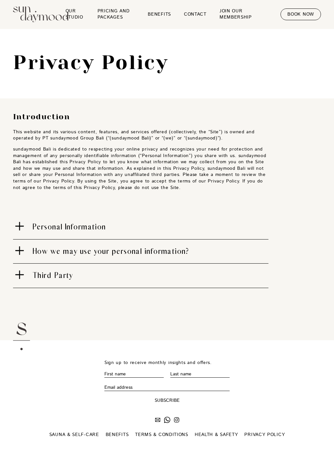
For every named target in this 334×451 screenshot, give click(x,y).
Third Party (53, 275)
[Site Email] (158, 421)
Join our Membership (236, 14)
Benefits (159, 14)
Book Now (300, 14)
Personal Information (69, 227)
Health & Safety (216, 435)
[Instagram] (177, 421)
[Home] (36, 14)
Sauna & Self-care (74, 435)
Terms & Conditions (161, 435)
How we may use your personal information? (111, 251)
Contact (195, 14)
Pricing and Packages (114, 14)
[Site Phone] (167, 421)
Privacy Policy (264, 435)
